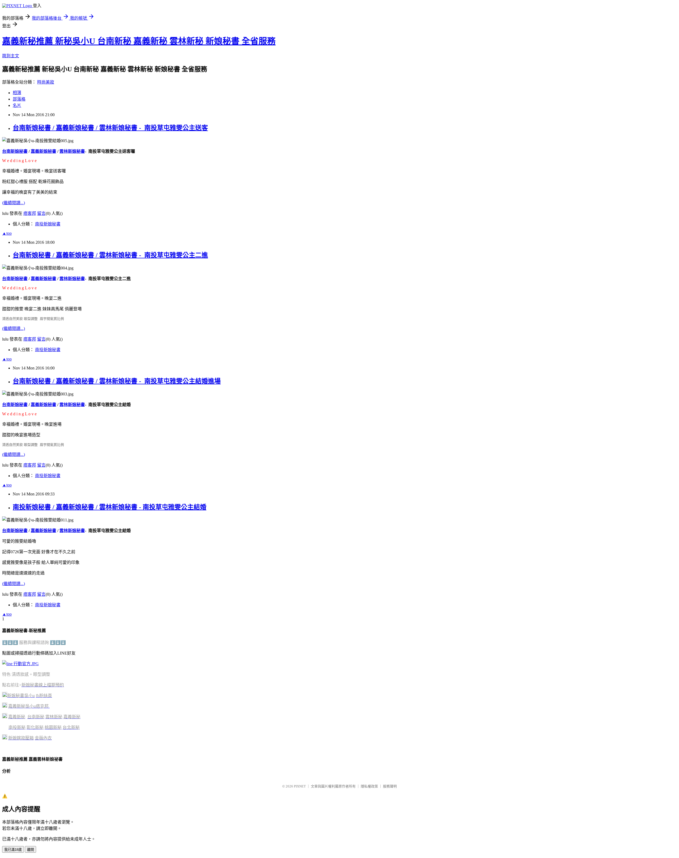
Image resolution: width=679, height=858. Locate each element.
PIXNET (300, 786)
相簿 (17, 92)
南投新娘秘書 (47, 224)
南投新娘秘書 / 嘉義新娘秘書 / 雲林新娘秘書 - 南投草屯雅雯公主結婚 (109, 507)
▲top (7, 233)
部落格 (19, 99)
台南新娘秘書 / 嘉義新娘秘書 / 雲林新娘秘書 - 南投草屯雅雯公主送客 (110, 127)
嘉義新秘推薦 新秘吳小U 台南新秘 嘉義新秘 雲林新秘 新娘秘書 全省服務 (139, 41)
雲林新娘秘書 (72, 151)
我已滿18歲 (13, 850)
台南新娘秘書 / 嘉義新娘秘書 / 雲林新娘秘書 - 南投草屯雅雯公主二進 (110, 255)
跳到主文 (10, 56)
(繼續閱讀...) (13, 203)
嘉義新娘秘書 (43, 151)
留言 (41, 213)
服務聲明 (390, 786)
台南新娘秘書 (15, 151)
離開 (30, 850)
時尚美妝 (45, 82)
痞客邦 (29, 213)
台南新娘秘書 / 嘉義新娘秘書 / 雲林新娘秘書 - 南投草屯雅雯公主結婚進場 (117, 381)
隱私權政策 (369, 786)
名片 (17, 105)
